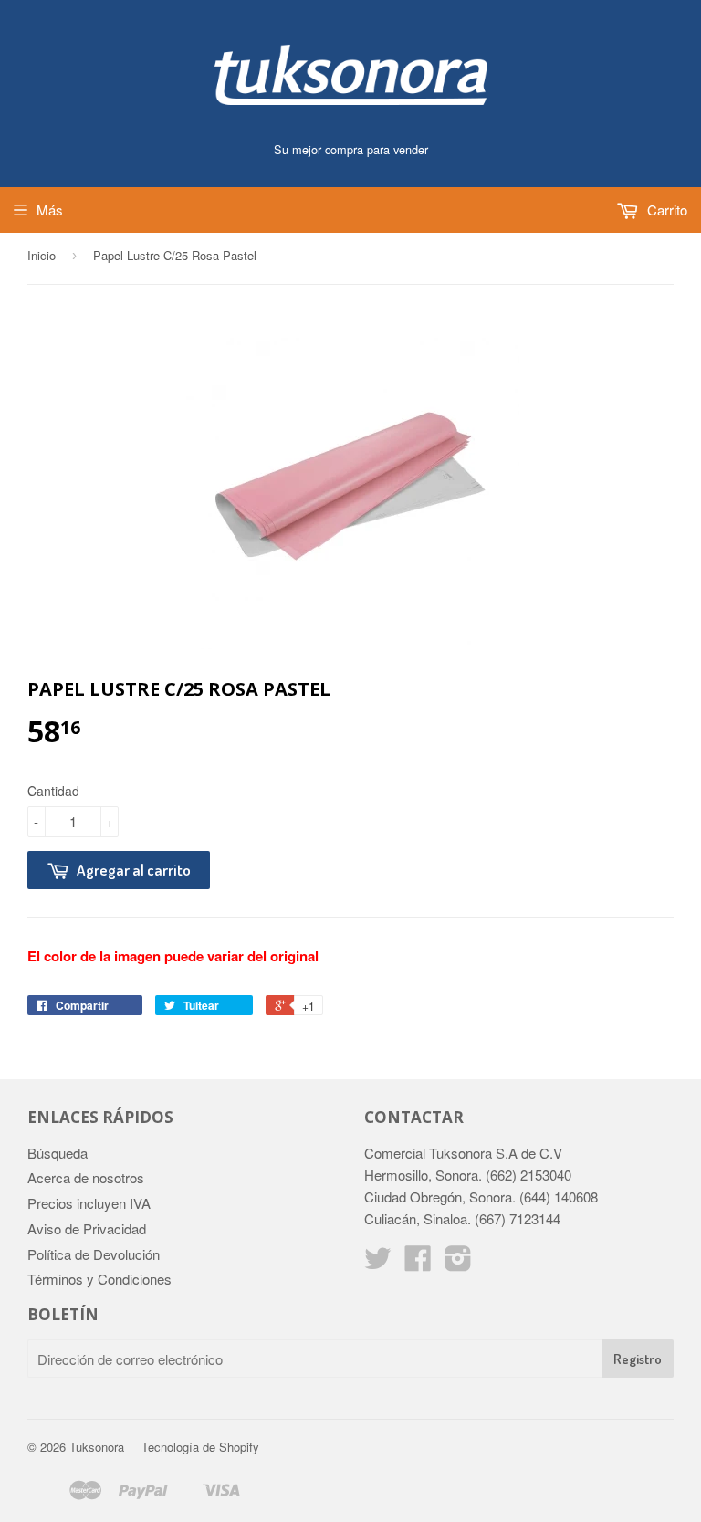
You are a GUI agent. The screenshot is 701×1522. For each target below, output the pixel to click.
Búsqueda (57, 1152)
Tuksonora (96, 1446)
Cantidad (53, 791)
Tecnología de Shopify (200, 1446)
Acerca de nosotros (85, 1177)
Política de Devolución (93, 1254)
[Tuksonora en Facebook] (418, 1263)
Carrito (665, 209)
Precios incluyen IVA (89, 1202)
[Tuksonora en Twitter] (378, 1263)
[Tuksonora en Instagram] (458, 1263)
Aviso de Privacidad (86, 1228)
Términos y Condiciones (99, 1278)
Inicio (41, 255)
